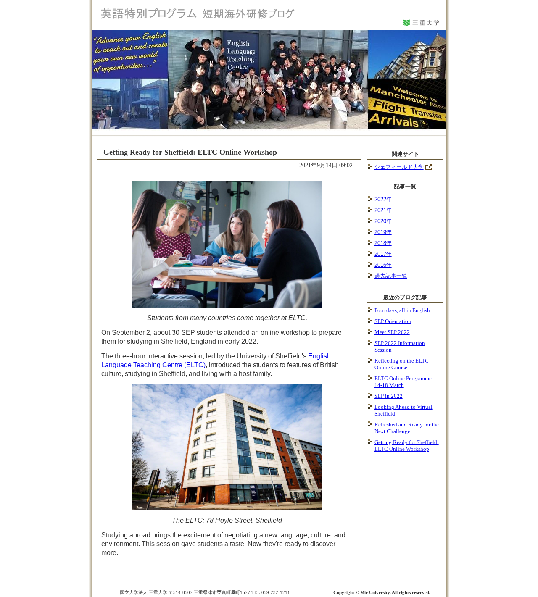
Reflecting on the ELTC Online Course (401, 364)
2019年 (383, 232)
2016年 (383, 265)
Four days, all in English (402, 310)
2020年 (383, 221)
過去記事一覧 (390, 276)
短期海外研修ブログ (199, 13)
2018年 (383, 243)
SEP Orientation (392, 321)
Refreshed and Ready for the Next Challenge (406, 427)
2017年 (383, 254)
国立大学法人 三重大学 (420, 21)
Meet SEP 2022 (392, 332)
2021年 (383, 210)
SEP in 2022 (388, 396)
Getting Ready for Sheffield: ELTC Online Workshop (406, 445)
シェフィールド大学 (399, 167)
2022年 (383, 199)
